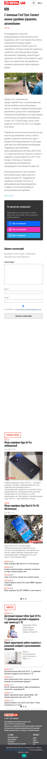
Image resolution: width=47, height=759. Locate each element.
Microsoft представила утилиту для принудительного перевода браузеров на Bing (21, 672)
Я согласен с (22, 309)
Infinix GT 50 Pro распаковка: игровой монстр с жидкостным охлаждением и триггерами (20, 588)
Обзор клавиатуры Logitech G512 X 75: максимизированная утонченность (17, 580)
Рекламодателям (13, 737)
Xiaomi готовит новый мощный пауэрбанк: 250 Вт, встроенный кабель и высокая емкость (21, 704)
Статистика (11, 742)
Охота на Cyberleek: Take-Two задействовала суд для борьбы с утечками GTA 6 (22, 696)
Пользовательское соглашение (17, 744)
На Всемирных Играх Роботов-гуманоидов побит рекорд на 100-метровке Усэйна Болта (23, 680)
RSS (34, 744)
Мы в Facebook (19, 223)
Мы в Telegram (19, 235)
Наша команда (12, 739)
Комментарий (9, 262)
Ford (6, 9)
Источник (9, 195)
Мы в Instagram (19, 229)
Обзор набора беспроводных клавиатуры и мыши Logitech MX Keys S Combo (21, 564)
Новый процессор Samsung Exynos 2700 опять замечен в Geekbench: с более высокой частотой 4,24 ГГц (23, 688)
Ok (24, 756)
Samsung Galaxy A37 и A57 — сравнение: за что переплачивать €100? (20, 596)
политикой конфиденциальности (28, 309)
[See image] (23, 84)
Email (7, 298)
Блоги (34, 740)
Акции (34, 738)
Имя (6, 289)
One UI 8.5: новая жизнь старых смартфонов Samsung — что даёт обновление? (23, 572)
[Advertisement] (23, 357)
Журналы (35, 742)
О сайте (11, 735)
